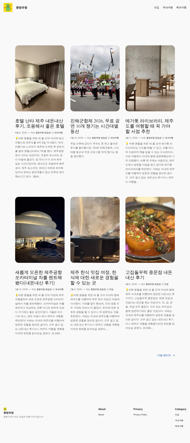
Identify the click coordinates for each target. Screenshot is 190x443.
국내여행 (58, 132)
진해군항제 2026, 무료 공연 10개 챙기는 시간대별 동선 (95, 126)
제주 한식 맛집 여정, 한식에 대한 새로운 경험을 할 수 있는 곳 (94, 278)
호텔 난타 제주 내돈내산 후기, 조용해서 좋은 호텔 (39, 123)
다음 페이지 (166, 355)
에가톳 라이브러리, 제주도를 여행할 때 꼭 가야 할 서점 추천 (149, 126)
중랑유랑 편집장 (43, 132)
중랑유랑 (21, 7)
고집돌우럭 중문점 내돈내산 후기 (148, 275)
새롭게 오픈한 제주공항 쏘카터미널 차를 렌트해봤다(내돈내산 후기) (38, 278)
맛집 (111, 289)
